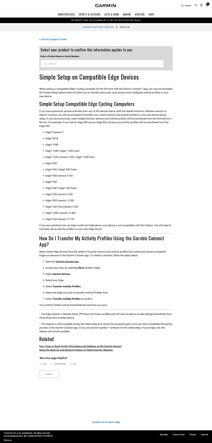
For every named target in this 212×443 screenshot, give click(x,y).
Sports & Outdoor (90, 14)
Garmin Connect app (67, 261)
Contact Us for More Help (106, 422)
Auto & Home (111, 14)
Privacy (192, 434)
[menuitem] (186, 5)
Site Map (164, 434)
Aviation (139, 14)
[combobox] (102, 64)
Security (204, 434)
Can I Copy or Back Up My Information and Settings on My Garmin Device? (80, 346)
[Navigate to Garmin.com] (106, 5)
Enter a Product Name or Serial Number (60, 56)
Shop (151, 14)
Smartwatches (66, 14)
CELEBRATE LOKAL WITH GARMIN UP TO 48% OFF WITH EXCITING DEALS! (106, 20)
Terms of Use (179, 434)
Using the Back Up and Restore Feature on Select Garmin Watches (76, 350)
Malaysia (8, 440)
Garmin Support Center (98, 27)
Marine (127, 14)
